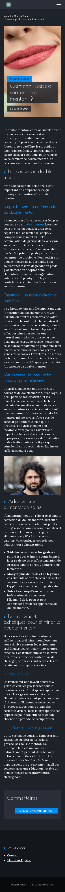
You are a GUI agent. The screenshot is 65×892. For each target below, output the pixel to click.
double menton (33, 224)
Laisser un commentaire (36, 810)
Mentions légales (19, 860)
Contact (13, 855)
